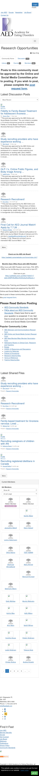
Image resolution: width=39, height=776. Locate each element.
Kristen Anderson (28, 638)
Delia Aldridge (10, 601)
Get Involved (4, 737)
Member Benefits (6, 732)
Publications (4, 743)
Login (35, 4)
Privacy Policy (4, 745)
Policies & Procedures (11, 353)
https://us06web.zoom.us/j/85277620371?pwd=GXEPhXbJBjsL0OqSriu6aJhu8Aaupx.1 (19, 277)
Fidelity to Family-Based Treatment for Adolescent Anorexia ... (19, 112)
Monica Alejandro (28, 601)
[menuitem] (4, 12)
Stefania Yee (6, 426)
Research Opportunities (12, 355)
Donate (11, 12)
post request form (23, 86)
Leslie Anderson (10, 650)
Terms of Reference (11, 358)
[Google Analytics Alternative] (4, 756)
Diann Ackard (28, 528)
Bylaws (6, 347)
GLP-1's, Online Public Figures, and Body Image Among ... (19, 170)
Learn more (24, 770)
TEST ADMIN (28, 552)
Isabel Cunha (6, 174)
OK (35, 773)
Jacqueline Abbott (11, 528)
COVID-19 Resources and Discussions (17, 349)
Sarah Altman (28, 625)
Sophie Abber (28, 516)
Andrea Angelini (28, 662)
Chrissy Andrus (10, 662)
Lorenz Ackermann (10, 540)
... (25, 671)
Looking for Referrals (11, 351)
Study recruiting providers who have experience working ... (19, 140)
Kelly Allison (28, 613)
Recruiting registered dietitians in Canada (18, 462)
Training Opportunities (12, 360)
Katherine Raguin (7, 446)
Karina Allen (10, 613)
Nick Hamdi (6, 144)
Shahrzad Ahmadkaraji (10, 565)
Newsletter (19, 12)
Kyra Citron (6, 202)
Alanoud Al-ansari (28, 577)
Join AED (4, 12)
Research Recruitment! (13, 199)
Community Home (8, 58)
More (4, 247)
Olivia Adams (10, 552)
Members (30, 63)
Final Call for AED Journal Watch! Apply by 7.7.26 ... (18, 226)
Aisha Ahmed (28, 564)
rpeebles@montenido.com (17, 236)
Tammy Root (6, 116)
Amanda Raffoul (7, 466)
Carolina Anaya (10, 638)
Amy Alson (10, 625)
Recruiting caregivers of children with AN (17, 442)
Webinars (3, 741)
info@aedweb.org (6, 706)
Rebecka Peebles (7, 230)
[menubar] (19, 13)
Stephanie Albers (10, 589)
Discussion (23, 58)
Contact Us (4, 15)
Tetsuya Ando (28, 650)
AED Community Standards (16, 307)
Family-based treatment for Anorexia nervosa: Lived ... (19, 422)
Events (17, 63)
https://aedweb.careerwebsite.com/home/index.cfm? (19, 257)
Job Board (27, 12)
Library (5, 63)
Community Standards (7, 748)
